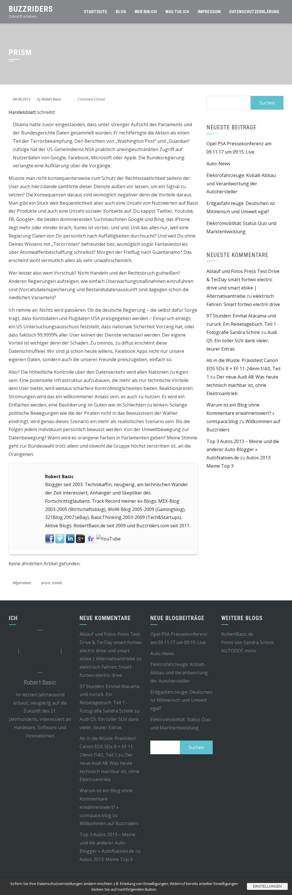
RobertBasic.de (237, 634)
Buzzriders (31, 9)
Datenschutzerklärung (254, 11)
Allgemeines (22, 582)
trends (57, 582)
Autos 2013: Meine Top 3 (106, 859)
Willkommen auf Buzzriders (109, 823)
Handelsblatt (22, 112)
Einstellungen (267, 886)
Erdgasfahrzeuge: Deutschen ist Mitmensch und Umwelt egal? (181, 700)
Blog (121, 11)
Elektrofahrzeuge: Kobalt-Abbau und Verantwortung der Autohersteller (241, 183)
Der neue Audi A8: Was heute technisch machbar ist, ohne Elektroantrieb (242, 385)
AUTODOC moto (238, 650)
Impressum (209, 11)
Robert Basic (51, 99)
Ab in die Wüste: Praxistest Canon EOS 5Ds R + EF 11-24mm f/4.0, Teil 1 (243, 368)
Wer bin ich (146, 11)
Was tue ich (177, 11)
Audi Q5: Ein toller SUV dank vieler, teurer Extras (241, 340)
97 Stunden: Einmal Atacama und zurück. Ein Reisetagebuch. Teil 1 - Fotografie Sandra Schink (242, 324)
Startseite (95, 11)
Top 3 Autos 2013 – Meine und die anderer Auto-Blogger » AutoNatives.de (242, 449)
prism (45, 582)
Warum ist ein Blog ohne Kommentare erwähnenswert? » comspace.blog (240, 413)
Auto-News (218, 163)
